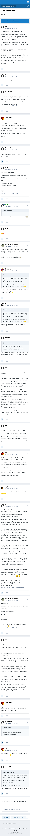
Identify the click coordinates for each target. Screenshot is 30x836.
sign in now (9, 803)
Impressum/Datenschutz (15, 828)
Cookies (15, 830)
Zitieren (7, 69)
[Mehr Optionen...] (27, 27)
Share (6, 817)
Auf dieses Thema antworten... (12, 809)
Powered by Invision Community (15, 833)
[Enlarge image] (27, 216)
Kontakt (25, 828)
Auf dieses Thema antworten (15, 21)
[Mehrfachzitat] (2, 69)
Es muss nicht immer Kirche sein (16, 16)
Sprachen (4, 828)
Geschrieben (11, 28)
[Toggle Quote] (3, 210)
